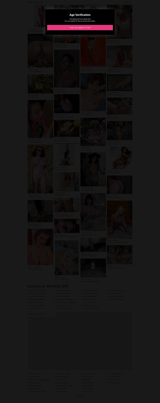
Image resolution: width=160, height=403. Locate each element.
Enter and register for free (80, 28)
